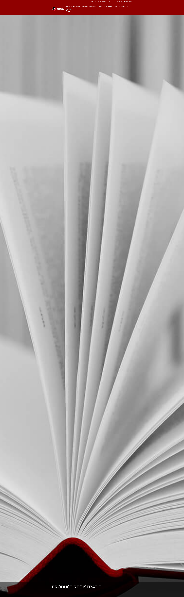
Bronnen (99, 6)
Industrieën (84, 6)
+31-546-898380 (118, 1)
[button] (127, 6)
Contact (110, 1)
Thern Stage (93, 1)
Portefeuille (92, 6)
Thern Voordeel (76, 6)
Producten (68, 6)
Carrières (104, 1)
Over (98, 1)
